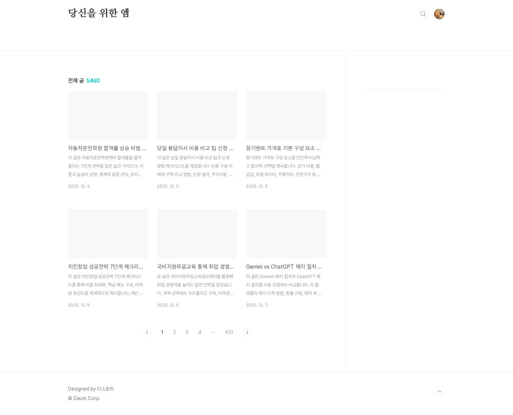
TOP (439, 391)
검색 (423, 14)
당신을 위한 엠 (98, 13)
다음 (247, 332)
